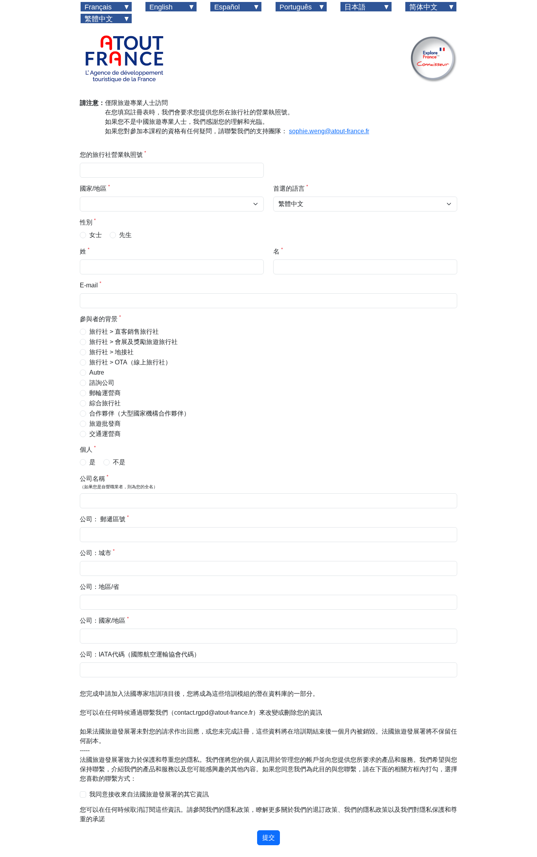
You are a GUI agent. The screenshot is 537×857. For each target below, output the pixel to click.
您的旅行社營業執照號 (113, 154)
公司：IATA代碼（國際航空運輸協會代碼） (140, 654)
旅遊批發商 (105, 423)
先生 (125, 235)
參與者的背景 (100, 318)
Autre (96, 372)
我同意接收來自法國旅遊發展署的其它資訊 (149, 794)
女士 (95, 235)
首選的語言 (290, 188)
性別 (88, 222)
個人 (88, 449)
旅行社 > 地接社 (111, 352)
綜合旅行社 (105, 403)
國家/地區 (95, 188)
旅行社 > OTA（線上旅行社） (130, 362)
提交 (268, 837)
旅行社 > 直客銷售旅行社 (124, 331)
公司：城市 (97, 552)
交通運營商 (105, 433)
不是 (119, 462)
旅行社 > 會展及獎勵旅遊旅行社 (133, 341)
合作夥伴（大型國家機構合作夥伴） (139, 413)
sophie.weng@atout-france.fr (329, 131)
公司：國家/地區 (104, 620)
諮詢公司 (101, 382)
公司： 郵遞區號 (104, 518)
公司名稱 (119, 481)
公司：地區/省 (99, 586)
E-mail (90, 285)
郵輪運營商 (105, 393)
